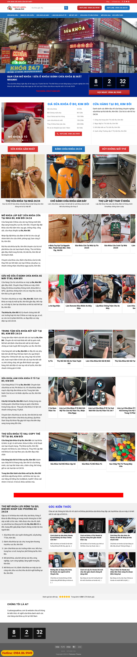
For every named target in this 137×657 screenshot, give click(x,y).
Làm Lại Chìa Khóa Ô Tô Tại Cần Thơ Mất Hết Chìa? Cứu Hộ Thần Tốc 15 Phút (75, 410)
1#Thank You (116, 1)
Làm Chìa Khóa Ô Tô (59, 15)
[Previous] (5, 123)
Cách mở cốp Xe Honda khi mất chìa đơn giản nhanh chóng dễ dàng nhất (91, 572)
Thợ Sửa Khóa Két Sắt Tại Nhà (86, 361)
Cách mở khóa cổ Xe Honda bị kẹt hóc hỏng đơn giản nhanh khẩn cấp (91, 538)
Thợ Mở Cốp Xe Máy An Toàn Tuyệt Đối (87, 307)
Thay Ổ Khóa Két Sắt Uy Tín (115, 361)
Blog (107, 1)
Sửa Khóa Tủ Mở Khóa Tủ (92, 464)
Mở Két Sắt (73, 15)
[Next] (41, 123)
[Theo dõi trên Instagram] (124, 1)
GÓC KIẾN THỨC (60, 506)
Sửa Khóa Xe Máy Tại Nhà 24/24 (59, 306)
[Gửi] (66, 8)
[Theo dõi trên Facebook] (122, 1)
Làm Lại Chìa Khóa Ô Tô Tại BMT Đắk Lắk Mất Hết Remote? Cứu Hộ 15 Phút (104, 410)
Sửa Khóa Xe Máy (43, 15)
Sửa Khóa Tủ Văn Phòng (89, 15)
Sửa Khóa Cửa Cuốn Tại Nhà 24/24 (100, 246)
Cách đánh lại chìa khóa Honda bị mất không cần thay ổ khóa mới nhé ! (61, 538)
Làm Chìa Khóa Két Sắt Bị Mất (57, 361)
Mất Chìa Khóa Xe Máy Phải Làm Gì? (117, 307)
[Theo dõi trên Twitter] (126, 1)
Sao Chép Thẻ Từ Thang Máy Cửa (120, 465)
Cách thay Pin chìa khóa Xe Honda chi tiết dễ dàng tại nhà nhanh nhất (121, 538)
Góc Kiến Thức (117, 15)
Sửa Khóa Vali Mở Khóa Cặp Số (63, 464)
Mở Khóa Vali (106, 15)
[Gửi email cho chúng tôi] (128, 1)
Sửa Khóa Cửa (12, 15)
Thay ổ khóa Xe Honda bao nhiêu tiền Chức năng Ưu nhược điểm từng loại (121, 572)
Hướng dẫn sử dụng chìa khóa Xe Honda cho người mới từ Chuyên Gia (61, 572)
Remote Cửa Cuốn (27, 15)
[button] (60, 597)
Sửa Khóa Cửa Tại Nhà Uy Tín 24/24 (71, 246)
